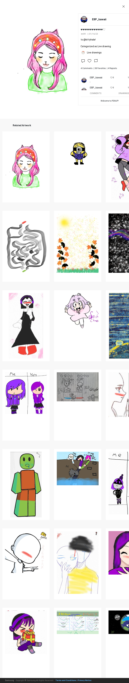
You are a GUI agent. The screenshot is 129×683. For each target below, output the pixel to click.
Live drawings (94, 52)
